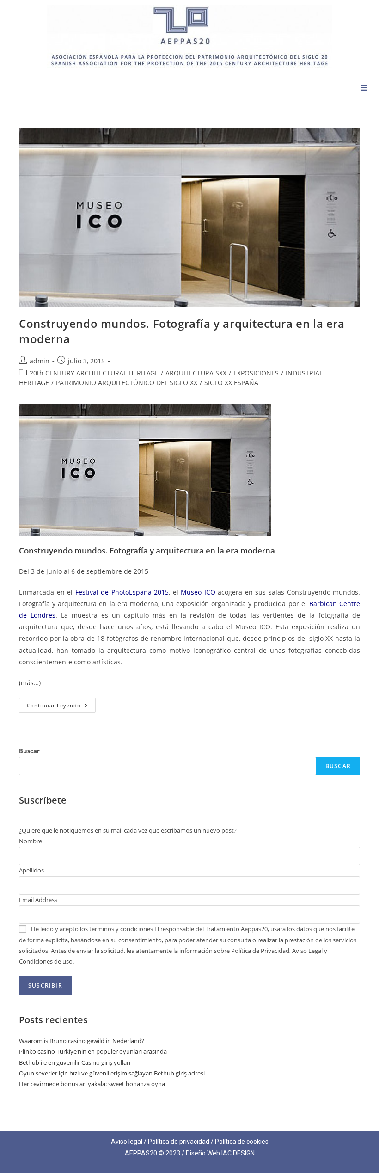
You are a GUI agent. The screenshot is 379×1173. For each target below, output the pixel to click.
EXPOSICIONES (256, 372)
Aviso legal (126, 1141)
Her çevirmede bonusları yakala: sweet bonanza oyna (92, 1084)
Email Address (38, 900)
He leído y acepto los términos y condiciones (92, 929)
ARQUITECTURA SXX (195, 372)
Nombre (30, 841)
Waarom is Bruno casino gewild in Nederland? (81, 1041)
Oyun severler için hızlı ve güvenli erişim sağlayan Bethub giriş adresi (112, 1073)
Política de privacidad (178, 1141)
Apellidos (31, 870)
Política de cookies (242, 1141)
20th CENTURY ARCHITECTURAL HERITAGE (94, 372)
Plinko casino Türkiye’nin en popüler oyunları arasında (93, 1051)
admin (39, 360)
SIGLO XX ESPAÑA (231, 382)
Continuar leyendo (61, 703)
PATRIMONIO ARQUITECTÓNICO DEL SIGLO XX (126, 382)
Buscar (29, 751)
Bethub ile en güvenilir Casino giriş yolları (74, 1062)
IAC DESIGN (238, 1153)
